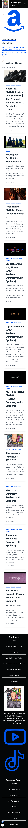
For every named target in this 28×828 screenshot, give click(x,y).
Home (3, 67)
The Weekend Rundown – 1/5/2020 (13, 457)
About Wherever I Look (14, 646)
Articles (18, 449)
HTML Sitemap (14, 675)
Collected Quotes (14, 795)
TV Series (14, 818)
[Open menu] (24, 4)
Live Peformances (14, 801)
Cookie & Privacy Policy (14, 658)
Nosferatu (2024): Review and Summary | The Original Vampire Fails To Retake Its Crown (15, 99)
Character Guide (14, 789)
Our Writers (14, 681)
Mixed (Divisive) (16, 85)
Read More (10, 130)
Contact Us (14, 652)
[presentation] (15, 76)
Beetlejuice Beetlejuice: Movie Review (13, 158)
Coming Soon (10, 449)
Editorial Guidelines (14, 670)
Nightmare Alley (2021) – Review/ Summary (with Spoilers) (15, 333)
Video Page (14, 824)
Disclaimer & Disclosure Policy (14, 664)
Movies (8, 85)
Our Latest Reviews (14, 812)
